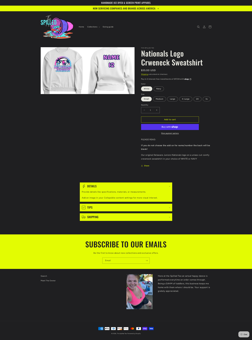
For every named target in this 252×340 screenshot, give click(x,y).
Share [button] (146, 166)
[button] (93, 27)
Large (172, 99)
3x (207, 99)
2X (197, 99)
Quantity (144, 105)
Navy (158, 89)
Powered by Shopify (134, 333)
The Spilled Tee (122, 333)
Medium (159, 99)
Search (44, 276)
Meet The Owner (48, 281)
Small (146, 99)
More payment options (170, 133)
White (146, 89)
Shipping (144, 74)
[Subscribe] (146, 260)
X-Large (186, 99)
